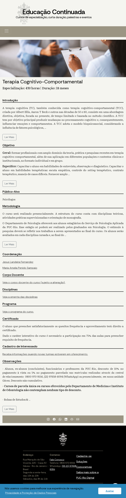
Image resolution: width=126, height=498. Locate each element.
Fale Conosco (57, 459)
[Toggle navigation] (6, 31)
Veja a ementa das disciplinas (20, 297)
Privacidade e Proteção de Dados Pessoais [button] (30, 493)
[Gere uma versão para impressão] (72, 419)
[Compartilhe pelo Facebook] (54, 419)
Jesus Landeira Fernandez (17, 262)
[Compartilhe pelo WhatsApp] (60, 419)
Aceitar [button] (110, 490)
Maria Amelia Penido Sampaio (19, 268)
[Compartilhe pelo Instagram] (48, 419)
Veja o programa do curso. (18, 311)
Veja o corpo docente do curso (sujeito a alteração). (33, 282)
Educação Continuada (54, 13)
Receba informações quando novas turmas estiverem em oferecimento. (45, 354)
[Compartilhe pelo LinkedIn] (66, 419)
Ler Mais (9, 137)
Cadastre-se (84, 456)
